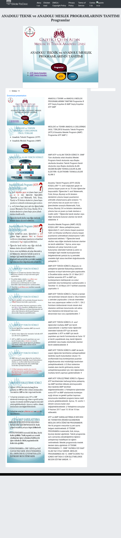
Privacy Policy (72, 4)
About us (39, 4)
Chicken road (46, 4)
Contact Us (92, 4)
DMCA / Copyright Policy (59, 4)
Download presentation (16, 96)
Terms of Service (82, 4)
